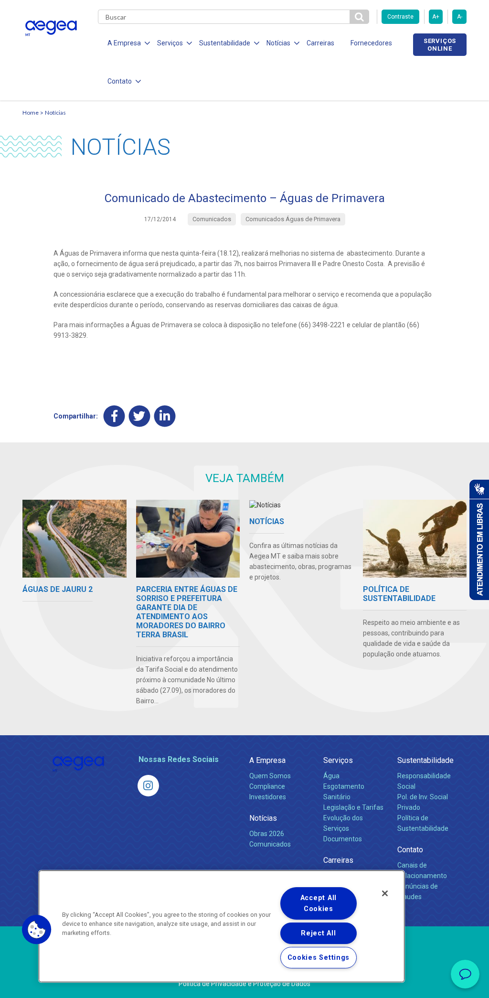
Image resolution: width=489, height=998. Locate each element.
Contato (410, 849)
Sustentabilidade (425, 760)
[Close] (384, 893)
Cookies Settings (318, 958)
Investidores (267, 797)
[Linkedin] (165, 416)
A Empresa (267, 760)
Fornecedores (371, 43)
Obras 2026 (266, 833)
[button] (36, 929)
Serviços (338, 760)
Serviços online (440, 44)
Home (30, 112)
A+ (435, 16)
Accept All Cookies (318, 903)
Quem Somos (270, 776)
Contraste (400, 16)
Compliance (267, 786)
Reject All (318, 933)
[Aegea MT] (148, 785)
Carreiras (320, 43)
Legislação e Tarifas (353, 807)
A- (459, 16)
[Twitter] (139, 416)
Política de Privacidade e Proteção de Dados (244, 983)
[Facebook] (114, 416)
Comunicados (270, 844)
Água (331, 776)
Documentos (342, 839)
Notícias (55, 112)
